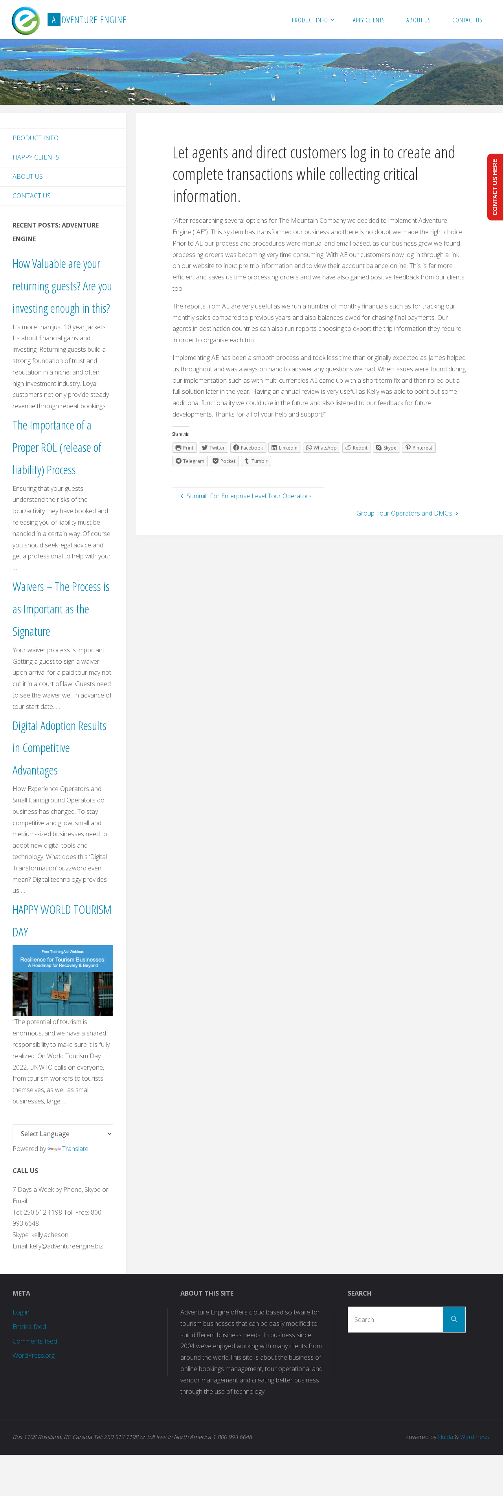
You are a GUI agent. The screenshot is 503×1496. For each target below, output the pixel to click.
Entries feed (29, 1326)
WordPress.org (34, 1355)
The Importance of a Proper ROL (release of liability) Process (57, 447)
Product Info (36, 138)
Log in (21, 1312)
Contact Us (32, 195)
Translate (75, 1148)
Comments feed (35, 1341)
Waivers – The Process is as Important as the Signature (61, 608)
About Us (28, 176)
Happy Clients (36, 157)
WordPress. (475, 1437)
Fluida (445, 1437)
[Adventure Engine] (25, 19)
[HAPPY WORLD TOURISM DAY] (63, 980)
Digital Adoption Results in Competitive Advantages (59, 747)
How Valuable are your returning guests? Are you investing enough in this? (62, 285)
